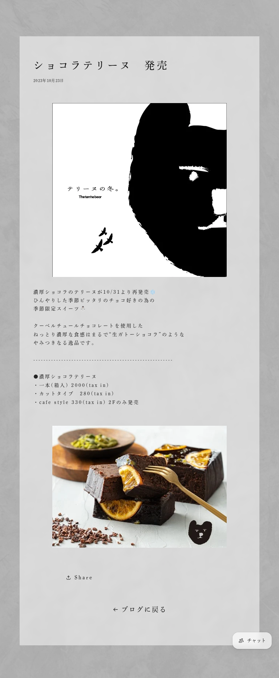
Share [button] (83, 577)
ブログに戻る (144, 609)
